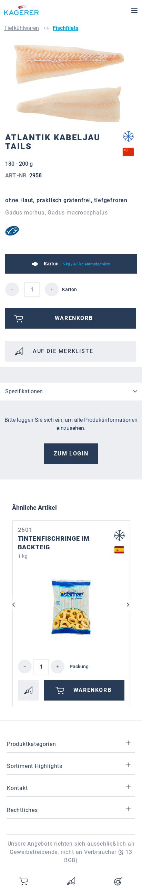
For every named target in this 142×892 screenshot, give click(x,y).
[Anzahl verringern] (25, 666)
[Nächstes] (128, 605)
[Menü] (134, 10)
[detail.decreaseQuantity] (12, 289)
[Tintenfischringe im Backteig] (71, 607)
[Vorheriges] (14, 605)
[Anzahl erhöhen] (57, 666)
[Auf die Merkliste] (28, 690)
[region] (71, 83)
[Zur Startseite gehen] (21, 10)
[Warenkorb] (24, 881)
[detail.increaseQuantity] (52, 289)
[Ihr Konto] (118, 881)
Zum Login (71, 453)
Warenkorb (92, 690)
